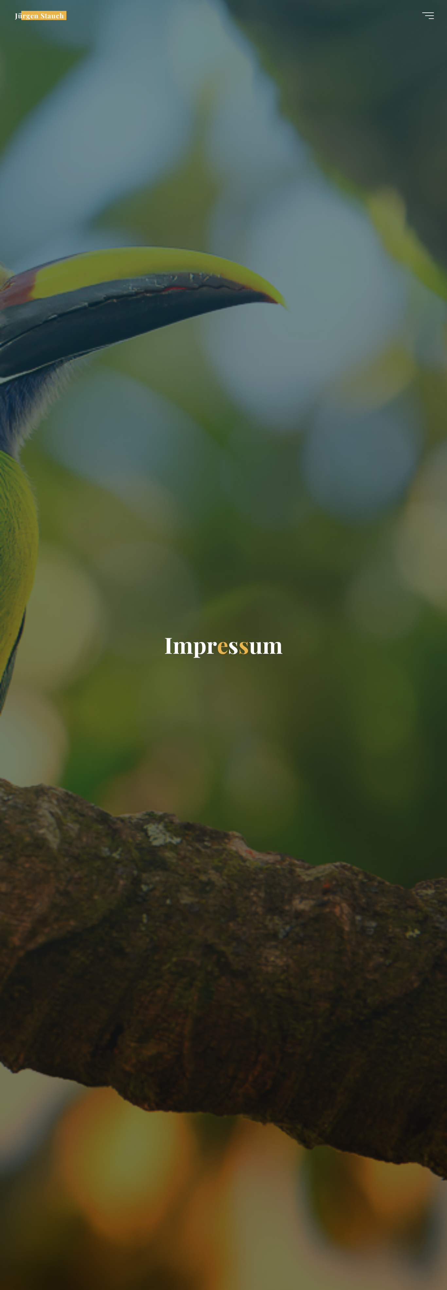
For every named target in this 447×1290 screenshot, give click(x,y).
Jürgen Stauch (39, 15)
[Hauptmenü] (428, 15)
